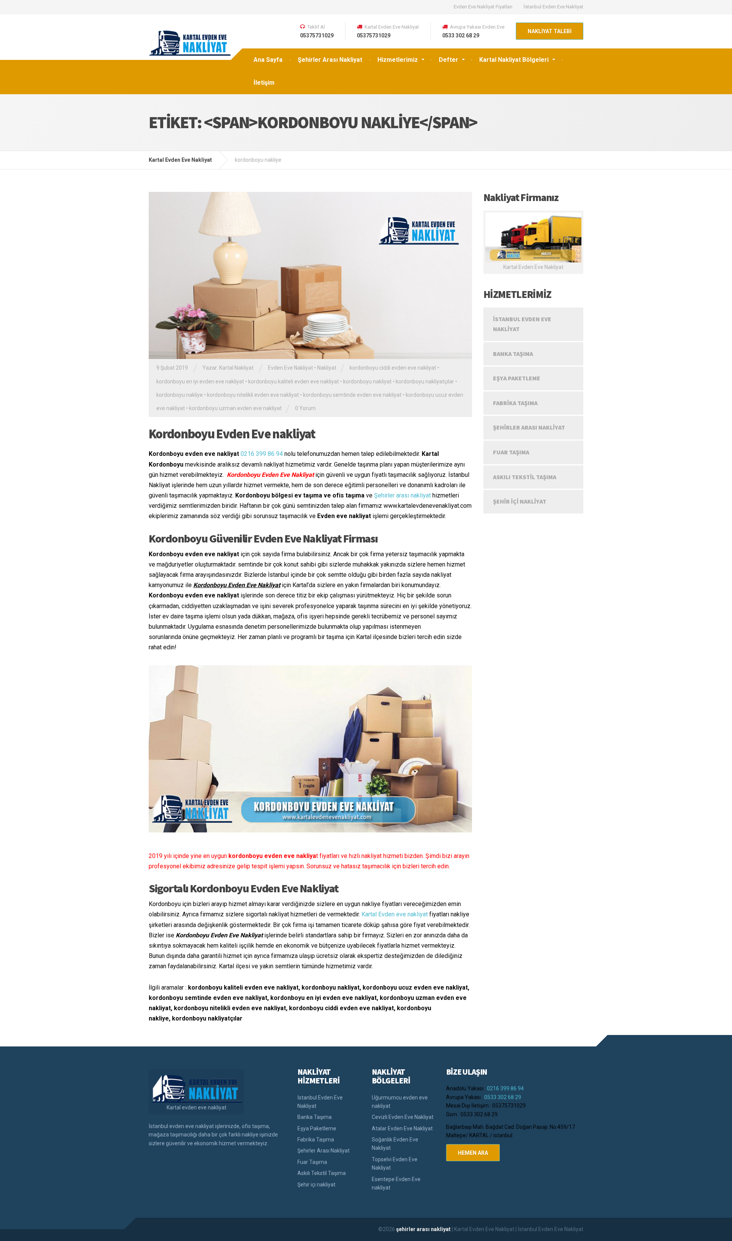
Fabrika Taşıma (515, 403)
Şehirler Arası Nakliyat (330, 59)
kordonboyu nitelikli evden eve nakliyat (253, 395)
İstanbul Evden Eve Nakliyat (553, 7)
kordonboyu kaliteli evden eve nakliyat (293, 381)
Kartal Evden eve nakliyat (394, 914)
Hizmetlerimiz (397, 59)
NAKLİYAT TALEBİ (549, 31)
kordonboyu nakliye (179, 395)
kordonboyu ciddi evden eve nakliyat (393, 368)
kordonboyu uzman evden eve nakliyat (235, 408)
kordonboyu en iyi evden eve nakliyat (200, 381)
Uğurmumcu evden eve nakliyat (400, 1102)
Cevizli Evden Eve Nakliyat (402, 1117)
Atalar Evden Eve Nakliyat (402, 1128)
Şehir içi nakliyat (519, 501)
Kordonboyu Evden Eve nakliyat (232, 434)
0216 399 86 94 (262, 453)
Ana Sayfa (268, 59)
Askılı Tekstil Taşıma (524, 477)
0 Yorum (305, 408)
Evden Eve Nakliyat (290, 368)
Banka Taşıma (513, 353)
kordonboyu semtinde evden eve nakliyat (352, 395)
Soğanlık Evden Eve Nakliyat (395, 1143)
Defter (448, 59)
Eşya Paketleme (516, 378)
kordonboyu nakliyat (367, 381)
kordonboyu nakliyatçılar (425, 381)
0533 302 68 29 (502, 1097)
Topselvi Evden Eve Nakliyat (394, 1163)
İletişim (264, 82)
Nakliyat (326, 368)
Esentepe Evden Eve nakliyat (396, 1183)
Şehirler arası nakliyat (402, 495)
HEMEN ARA (473, 1153)
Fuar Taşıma (511, 452)
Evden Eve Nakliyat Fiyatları (483, 7)
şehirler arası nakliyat (424, 1229)
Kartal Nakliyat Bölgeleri (514, 59)
